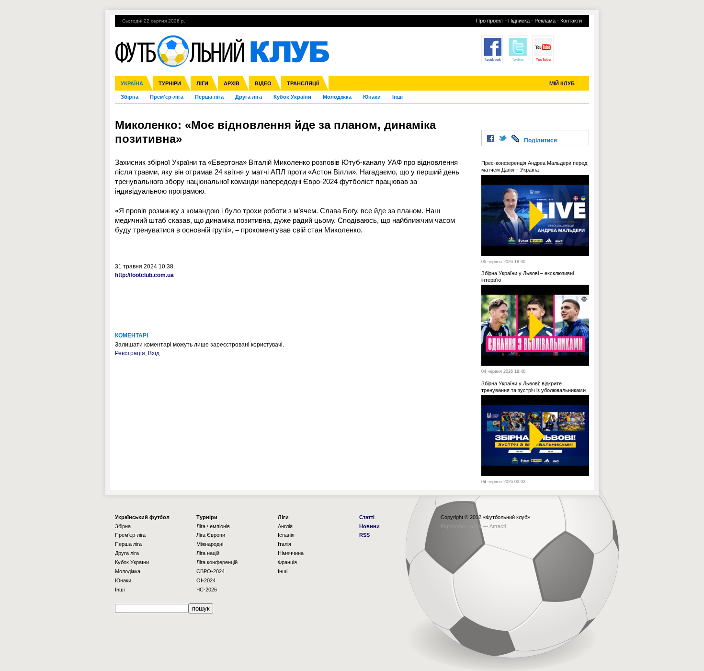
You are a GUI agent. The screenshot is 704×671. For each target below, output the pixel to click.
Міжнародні (209, 544)
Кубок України (292, 97)
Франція (287, 562)
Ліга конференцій (217, 562)
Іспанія (286, 535)
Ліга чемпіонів (213, 526)
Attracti (497, 526)
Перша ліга (209, 97)
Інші (397, 97)
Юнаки (372, 97)
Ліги (202, 83)
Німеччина (291, 553)
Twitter (517, 49)
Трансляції (303, 83)
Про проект (489, 20)
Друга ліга (248, 97)
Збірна (129, 97)
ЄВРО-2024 (210, 571)
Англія (285, 526)
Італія (284, 544)
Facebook (492, 49)
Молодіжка (337, 97)
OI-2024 (206, 580)
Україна (132, 83)
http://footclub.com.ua (144, 275)
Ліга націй (207, 553)
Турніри (170, 83)
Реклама (545, 20)
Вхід (153, 353)
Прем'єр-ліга (166, 97)
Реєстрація (130, 353)
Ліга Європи (210, 535)
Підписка (519, 20)
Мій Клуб (562, 83)
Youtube (543, 49)
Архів (231, 83)
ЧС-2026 (206, 589)
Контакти (571, 20)
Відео (263, 83)
